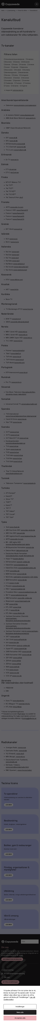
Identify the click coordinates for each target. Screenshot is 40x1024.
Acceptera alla (20, 1018)
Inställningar (20, 1006)
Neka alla (20, 1012)
